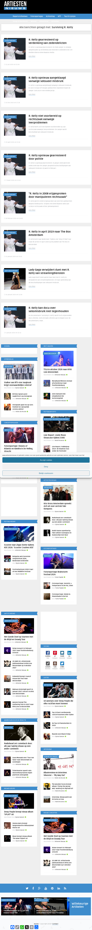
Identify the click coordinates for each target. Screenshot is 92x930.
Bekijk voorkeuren (46, 473)
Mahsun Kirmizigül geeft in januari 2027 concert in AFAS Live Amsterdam (23, 691)
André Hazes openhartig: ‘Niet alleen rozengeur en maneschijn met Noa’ (61, 533)
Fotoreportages (37, 16)
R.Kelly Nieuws (10, 41)
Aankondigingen (50, 354)
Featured (47, 556)
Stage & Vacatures (20, 21)
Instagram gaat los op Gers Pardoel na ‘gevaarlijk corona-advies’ (22, 407)
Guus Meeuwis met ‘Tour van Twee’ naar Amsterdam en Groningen (23, 760)
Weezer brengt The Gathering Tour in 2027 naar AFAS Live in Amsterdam (23, 704)
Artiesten (55, 21)
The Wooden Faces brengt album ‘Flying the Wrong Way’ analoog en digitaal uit (62, 786)
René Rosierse (59, 440)
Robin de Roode (21, 411)
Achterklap (50, 16)
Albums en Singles (51, 757)
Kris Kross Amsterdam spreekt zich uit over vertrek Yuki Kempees (57, 506)
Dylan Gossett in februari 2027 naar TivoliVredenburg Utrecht (22, 650)
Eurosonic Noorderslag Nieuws (56, 419)
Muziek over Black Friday (61, 734)
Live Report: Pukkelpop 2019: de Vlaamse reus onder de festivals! (60, 449)
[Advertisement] (19, 502)
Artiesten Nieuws (60, 375)
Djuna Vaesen (19, 388)
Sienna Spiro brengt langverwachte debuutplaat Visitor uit (23, 825)
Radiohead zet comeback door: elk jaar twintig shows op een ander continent (62, 520)
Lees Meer (32, 56)
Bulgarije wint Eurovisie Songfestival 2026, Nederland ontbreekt (21, 558)
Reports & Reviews (20, 16)
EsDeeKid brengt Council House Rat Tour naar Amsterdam (21, 678)
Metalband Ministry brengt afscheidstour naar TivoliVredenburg (62, 383)
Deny (46, 466)
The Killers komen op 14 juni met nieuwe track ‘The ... (16, 912)
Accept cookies (46, 460)
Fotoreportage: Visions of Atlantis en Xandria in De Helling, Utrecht (18, 449)
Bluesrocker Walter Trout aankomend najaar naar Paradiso (49, 912)
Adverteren (44, 21)
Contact (55, 924)
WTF (59, 16)
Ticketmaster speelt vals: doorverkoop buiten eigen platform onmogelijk (22, 773)
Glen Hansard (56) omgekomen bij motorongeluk (58, 396)
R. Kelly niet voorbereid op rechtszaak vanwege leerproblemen (45, 119)
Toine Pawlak (59, 577)
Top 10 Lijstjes (69, 16)
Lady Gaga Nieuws (11, 271)
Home (36, 924)
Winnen (33, 21)
